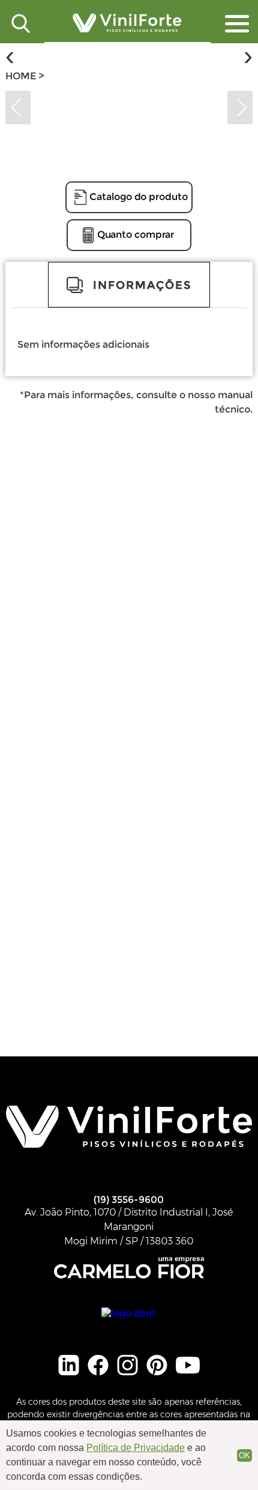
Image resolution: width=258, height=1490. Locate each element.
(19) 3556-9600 (129, 1199)
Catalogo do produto (138, 196)
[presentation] (9, 55)
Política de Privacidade (135, 1448)
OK (244, 1455)
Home (21, 76)
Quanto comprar (136, 234)
